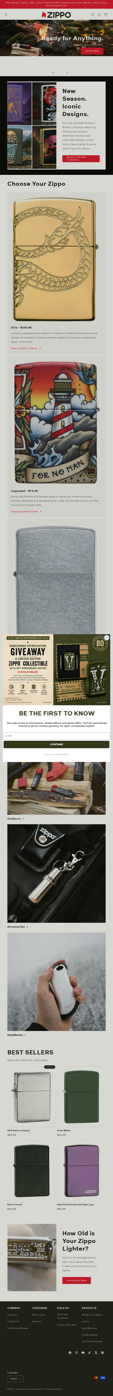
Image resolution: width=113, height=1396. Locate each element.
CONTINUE (56, 744)
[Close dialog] (106, 637)
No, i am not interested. (56, 754)
